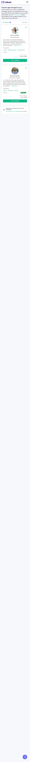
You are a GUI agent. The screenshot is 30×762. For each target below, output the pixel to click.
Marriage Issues (21, 50)
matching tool (17, 14)
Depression (10, 90)
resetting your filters (13, 111)
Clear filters (25, 22)
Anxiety (5, 50)
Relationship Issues (12, 50)
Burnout (16, 90)
